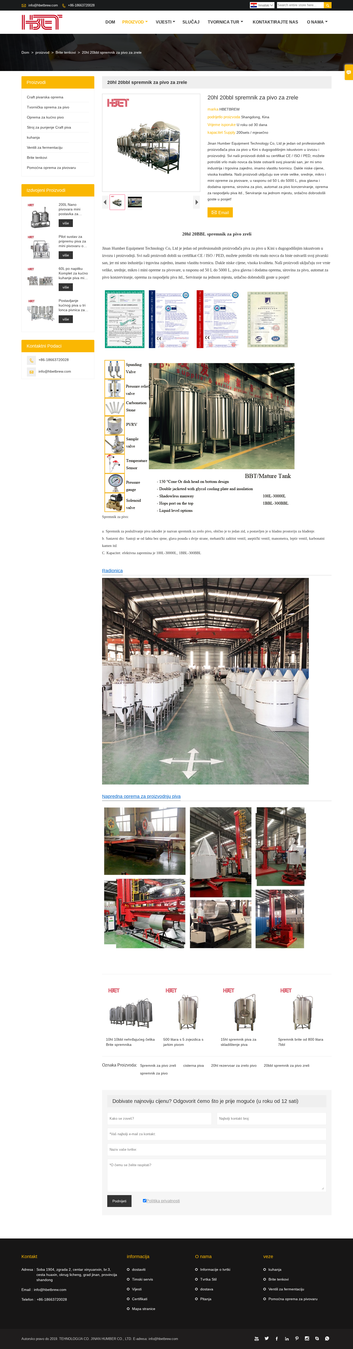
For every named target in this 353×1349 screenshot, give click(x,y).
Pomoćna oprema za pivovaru (51, 168)
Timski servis (142, 1279)
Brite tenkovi (66, 52)
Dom (110, 22)
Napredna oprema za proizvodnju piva (141, 796)
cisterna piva (193, 1065)
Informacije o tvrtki (215, 1269)
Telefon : (28, 1299)
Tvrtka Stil (208, 1279)
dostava (206, 1289)
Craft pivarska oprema (45, 97)
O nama (315, 22)
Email (220, 212)
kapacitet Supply (222, 132)
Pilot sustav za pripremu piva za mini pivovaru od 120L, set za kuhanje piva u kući (72, 241)
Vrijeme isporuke (222, 124)
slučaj (190, 22)
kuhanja (33, 137)
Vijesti (163, 22)
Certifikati (139, 1299)
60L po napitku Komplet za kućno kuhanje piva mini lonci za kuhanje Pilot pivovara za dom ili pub (73, 273)
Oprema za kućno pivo (45, 117)
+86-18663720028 (81, 5)
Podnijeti (119, 1201)
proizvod (133, 22)
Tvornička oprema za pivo (48, 107)
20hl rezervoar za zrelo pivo (234, 1065)
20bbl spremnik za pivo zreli (286, 1065)
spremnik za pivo (154, 1073)
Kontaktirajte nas (275, 22)
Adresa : (28, 1269)
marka (213, 109)
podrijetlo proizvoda (224, 117)
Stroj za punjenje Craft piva (49, 127)
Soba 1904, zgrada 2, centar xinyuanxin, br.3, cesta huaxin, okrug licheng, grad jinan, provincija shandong (76, 1274)
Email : (27, 1290)
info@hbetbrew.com (43, 5)
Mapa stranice (143, 1309)
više (66, 223)
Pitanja (205, 1299)
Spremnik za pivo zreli (158, 1065)
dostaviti (138, 1269)
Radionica (112, 570)
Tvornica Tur (223, 22)
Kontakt (29, 1256)
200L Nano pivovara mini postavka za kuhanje (69, 209)
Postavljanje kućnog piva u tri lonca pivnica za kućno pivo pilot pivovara (72, 305)
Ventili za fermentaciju (45, 147)
